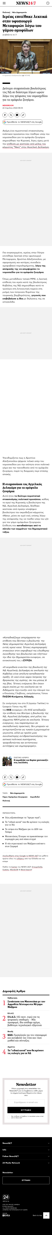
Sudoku (6, 870)
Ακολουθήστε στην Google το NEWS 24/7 (20, 856)
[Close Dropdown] (48, 1143)
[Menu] (4, 3)
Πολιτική (6, 12)
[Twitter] (11, 115)
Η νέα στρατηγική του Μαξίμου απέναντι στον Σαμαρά (25, 845)
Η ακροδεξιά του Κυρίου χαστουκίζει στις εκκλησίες (31, 761)
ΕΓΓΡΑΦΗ (26, 1180)
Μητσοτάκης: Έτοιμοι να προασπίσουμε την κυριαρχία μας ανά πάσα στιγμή (26, 838)
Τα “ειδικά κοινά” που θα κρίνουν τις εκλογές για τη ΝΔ (27, 823)
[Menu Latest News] (47, 3)
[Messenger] (17, 115)
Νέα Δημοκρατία (19, 12)
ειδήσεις (20, 859)
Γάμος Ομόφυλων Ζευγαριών (15, 797)
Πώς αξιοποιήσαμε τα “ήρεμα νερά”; (23, 817)
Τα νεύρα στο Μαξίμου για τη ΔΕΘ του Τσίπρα (23, 830)
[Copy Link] (23, 115)
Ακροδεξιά (35, 797)
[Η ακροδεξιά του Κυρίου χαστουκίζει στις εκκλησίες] (7, 761)
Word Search (26, 870)
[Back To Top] (46, 1215)
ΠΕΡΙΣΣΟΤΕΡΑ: (9, 813)
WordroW (14, 870)
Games (14, 867)
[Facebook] (5, 115)
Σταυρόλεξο (37, 867)
